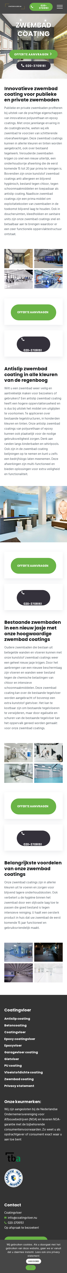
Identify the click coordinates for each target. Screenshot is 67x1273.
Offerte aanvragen (31, 54)
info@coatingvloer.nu (22, 1218)
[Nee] (31, 1267)
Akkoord (33, 1261)
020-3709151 (43, 7)
